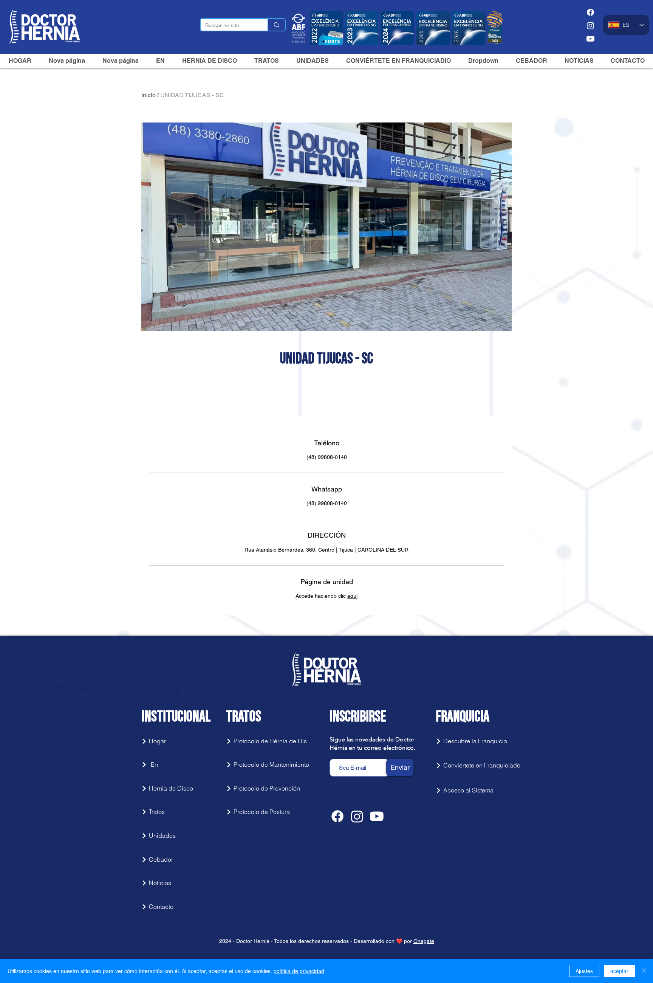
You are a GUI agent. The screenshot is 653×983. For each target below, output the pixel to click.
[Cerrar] (643, 971)
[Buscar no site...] (276, 25)
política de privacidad (299, 971)
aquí (352, 596)
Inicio (148, 95)
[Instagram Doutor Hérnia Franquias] (590, 25)
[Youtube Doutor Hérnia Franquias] (590, 38)
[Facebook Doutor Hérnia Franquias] (590, 12)
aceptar (619, 971)
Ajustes (584, 971)
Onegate (423, 941)
